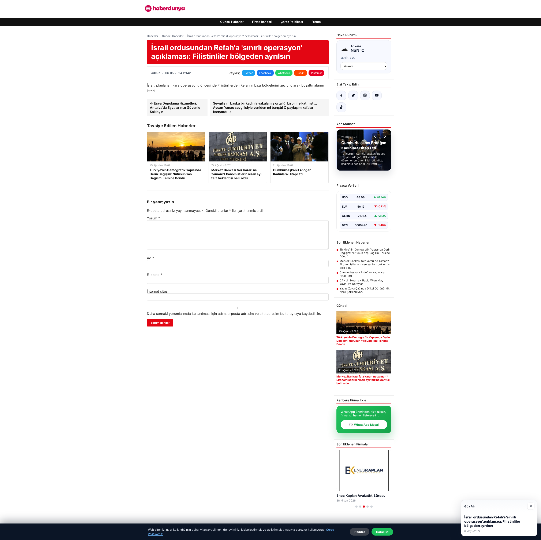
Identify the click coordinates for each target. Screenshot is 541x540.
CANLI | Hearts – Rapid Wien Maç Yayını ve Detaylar (361, 282)
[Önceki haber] (375, 136)
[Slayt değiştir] (356, 507)
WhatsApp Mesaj (364, 424)
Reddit (300, 72)
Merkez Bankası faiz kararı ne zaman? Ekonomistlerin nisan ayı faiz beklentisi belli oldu (365, 264)
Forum (316, 21)
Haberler (152, 36)
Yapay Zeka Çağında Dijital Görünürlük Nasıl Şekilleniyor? (364, 290)
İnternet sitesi (157, 291)
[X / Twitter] (353, 95)
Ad (150, 258)
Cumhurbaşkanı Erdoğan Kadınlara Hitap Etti (362, 274)
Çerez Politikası (292, 21)
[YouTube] (377, 95)
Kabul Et (382, 531)
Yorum (153, 218)
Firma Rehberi (262, 21)
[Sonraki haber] (384, 136)
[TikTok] (341, 107)
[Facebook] (341, 95)
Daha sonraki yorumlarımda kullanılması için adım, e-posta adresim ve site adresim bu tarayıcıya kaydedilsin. (234, 313)
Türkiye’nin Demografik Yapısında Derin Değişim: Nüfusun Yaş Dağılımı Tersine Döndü (365, 253)
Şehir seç (347, 57)
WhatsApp (284, 72)
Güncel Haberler (232, 21)
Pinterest (316, 72)
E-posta (154, 275)
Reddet (359, 531)
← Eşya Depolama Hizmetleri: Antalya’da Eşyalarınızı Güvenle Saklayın (175, 107)
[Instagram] (365, 95)
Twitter (248, 72)
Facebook (265, 72)
